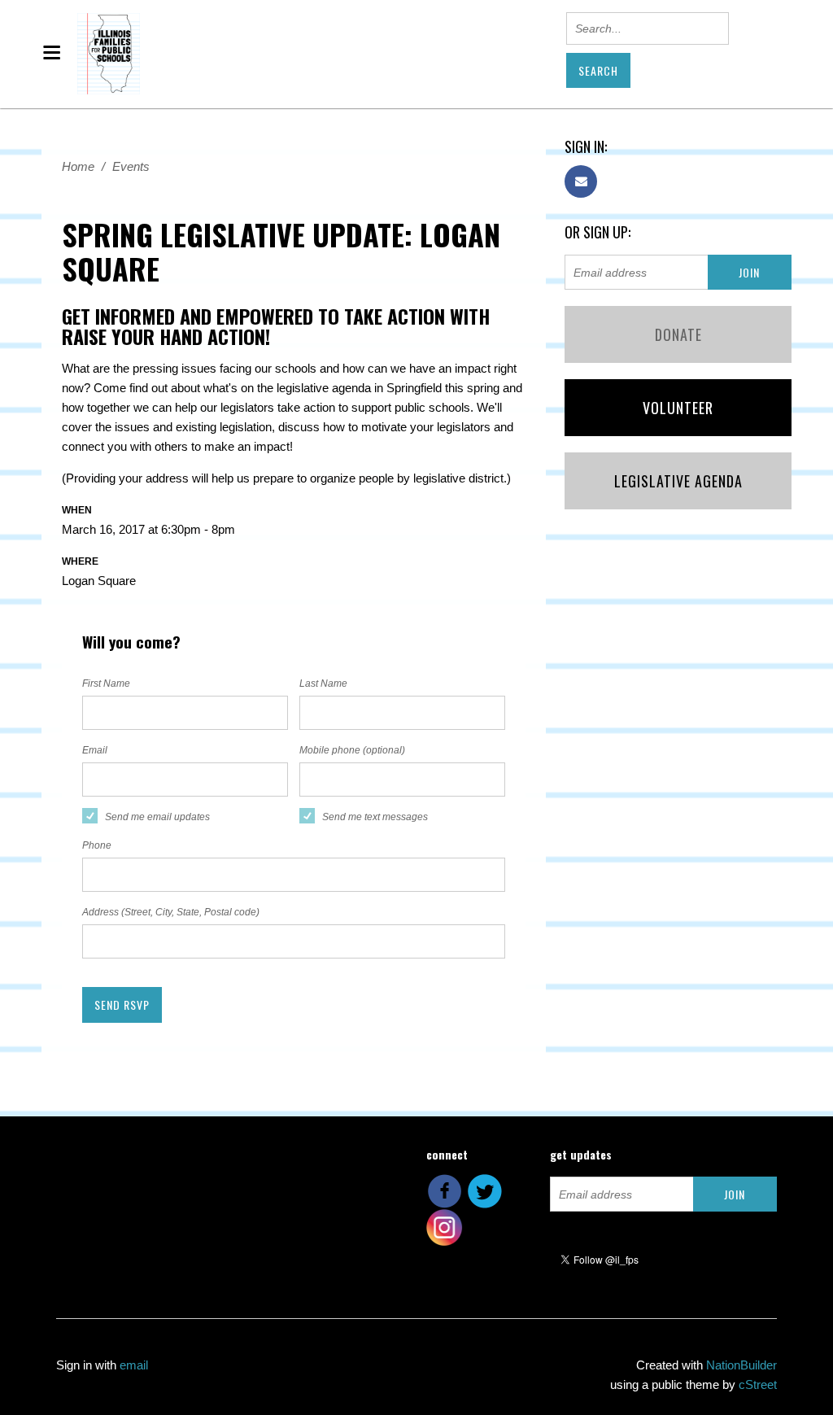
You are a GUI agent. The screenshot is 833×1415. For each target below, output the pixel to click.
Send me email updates (157, 817)
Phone (96, 845)
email (134, 1365)
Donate (678, 334)
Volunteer (678, 407)
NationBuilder (741, 1365)
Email (94, 750)
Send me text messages (375, 817)
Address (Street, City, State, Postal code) (170, 912)
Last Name (323, 683)
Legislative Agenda (678, 480)
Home (78, 166)
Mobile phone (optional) (352, 750)
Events (131, 166)
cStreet (758, 1384)
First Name (106, 683)
